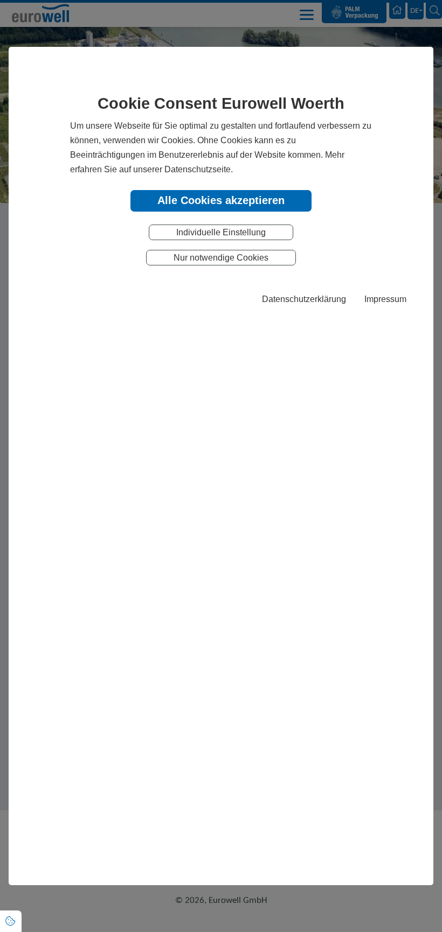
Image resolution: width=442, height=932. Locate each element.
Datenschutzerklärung (304, 299)
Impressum (385, 299)
